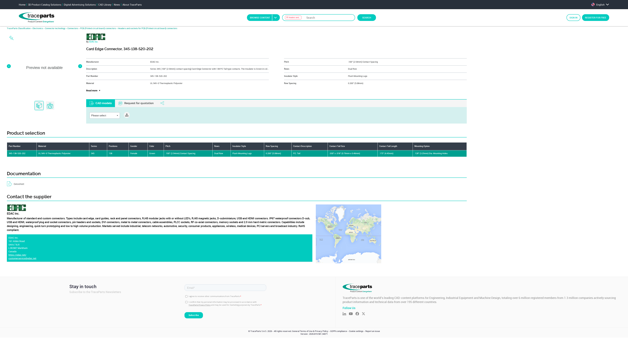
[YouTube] (352, 314)
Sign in (573, 17)
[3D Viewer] (39, 105)
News (117, 4)
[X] (365, 314)
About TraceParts (132, 4)
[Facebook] (359, 314)
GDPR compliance (338, 331)
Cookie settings (356, 331)
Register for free (595, 17)
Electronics (38, 28)
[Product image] (50, 105)
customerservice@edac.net (22, 258)
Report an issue (372, 331)
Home (22, 4)
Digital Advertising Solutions (80, 4)
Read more (91, 90)
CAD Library (104, 4)
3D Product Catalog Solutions (44, 4)
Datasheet (19, 183)
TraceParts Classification (19, 28)
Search (366, 17)
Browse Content (260, 17)
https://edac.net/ (17, 254)
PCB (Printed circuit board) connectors (98, 28)
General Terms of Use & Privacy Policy (310, 331)
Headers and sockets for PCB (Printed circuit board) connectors (147, 28)
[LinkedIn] (346, 314)
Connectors (72, 28)
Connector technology (55, 28)
